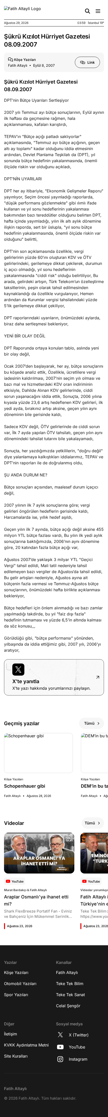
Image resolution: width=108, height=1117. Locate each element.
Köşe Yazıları (16, 972)
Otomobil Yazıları (20, 983)
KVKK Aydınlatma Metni (26, 1045)
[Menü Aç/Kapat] (98, 11)
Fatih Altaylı (67, 972)
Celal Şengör (68, 1005)
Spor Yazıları (16, 994)
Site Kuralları (16, 1056)
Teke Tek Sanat (70, 994)
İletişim (10, 1033)
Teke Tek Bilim (69, 983)
